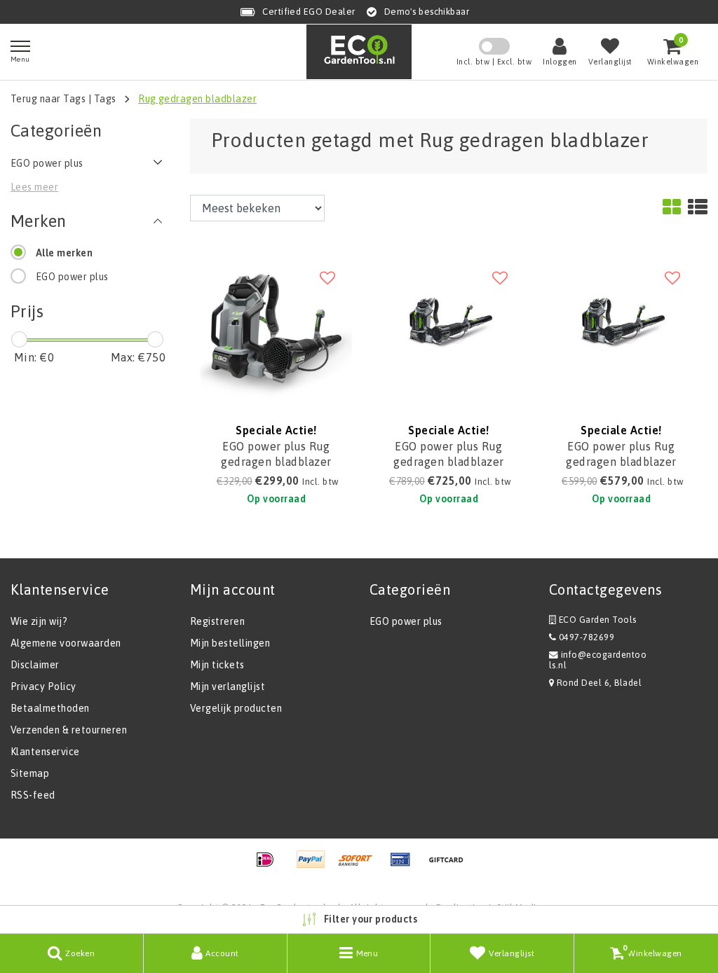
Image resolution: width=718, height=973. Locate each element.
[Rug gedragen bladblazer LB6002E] (621, 328)
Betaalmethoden (50, 708)
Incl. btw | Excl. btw (493, 61)
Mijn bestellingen (230, 643)
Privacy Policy (43, 686)
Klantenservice (45, 751)
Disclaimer (35, 664)
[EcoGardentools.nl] (359, 51)
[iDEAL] (270, 866)
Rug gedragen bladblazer (197, 98)
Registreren (217, 621)
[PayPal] (315, 866)
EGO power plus (72, 276)
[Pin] (405, 866)
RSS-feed (33, 795)
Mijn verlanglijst (227, 686)
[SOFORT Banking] (360, 866)
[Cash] (449, 866)
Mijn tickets (217, 664)
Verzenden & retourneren (69, 730)
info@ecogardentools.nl (597, 659)
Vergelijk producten (236, 708)
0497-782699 (585, 637)
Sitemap (30, 773)
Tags (105, 98)
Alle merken (64, 252)
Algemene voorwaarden (66, 643)
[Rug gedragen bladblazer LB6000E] (276, 328)
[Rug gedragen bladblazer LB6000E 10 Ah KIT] (448, 328)
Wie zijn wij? (39, 621)
